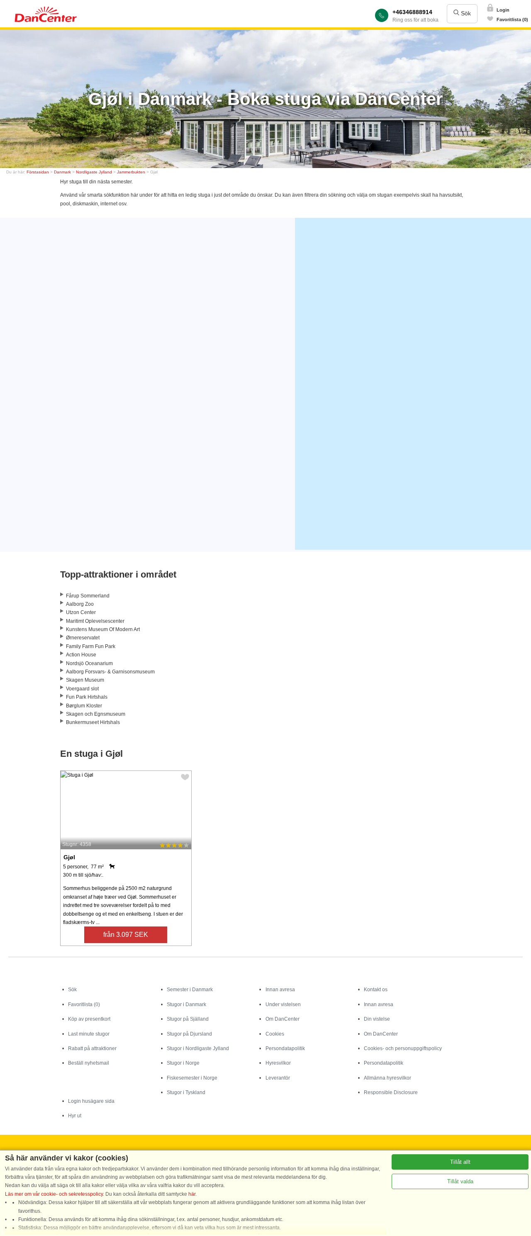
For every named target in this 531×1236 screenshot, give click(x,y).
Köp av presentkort (89, 1019)
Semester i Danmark (190, 989)
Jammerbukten (131, 172)
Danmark (62, 172)
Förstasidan (38, 172)
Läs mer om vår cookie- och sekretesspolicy (54, 1194)
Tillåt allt (460, 1162)
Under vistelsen (283, 1004)
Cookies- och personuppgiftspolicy (403, 1048)
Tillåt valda (460, 1181)
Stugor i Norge (183, 1063)
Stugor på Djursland (189, 1034)
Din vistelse (377, 1019)
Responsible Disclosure (391, 1092)
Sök (465, 13)
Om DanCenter (283, 1019)
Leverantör (278, 1078)
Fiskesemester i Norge (192, 1078)
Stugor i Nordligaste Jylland (198, 1048)
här (191, 1194)
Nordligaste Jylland (94, 172)
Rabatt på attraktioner (92, 1048)
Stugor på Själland (188, 1019)
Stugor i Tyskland (186, 1092)
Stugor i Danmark (186, 1004)
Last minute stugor (89, 1034)
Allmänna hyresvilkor (387, 1078)
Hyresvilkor (278, 1063)
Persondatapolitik (285, 1048)
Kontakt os (375, 989)
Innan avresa (280, 989)
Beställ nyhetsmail (88, 1063)
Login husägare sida (91, 1101)
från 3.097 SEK (125, 934)
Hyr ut (74, 1116)
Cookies (275, 1034)
